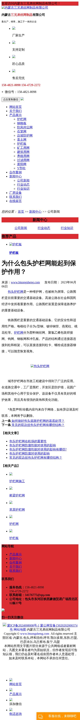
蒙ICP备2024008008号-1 (23, 625)
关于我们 (15, 111)
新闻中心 (15, 176)
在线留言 (15, 201)
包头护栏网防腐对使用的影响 (29, 453)
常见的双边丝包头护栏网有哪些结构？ (37, 425)
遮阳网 (21, 164)
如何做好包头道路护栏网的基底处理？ (37, 420)
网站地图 (20, 629)
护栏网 (21, 119)
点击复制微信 (10, 99)
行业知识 (23, 188)
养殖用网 (23, 156)
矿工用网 (23, 147)
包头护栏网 (15, 291)
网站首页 (15, 106)
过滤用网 (23, 160)
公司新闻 (23, 180)
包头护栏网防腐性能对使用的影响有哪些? (38, 449)
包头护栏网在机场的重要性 (28, 441)
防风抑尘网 (25, 127)
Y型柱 (21, 168)
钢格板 (21, 123)
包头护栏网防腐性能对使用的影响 (32, 445)
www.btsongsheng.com (25, 282)
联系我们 (15, 196)
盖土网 (21, 139)
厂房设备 (15, 192)
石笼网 (21, 131)
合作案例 (15, 172)
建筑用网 (23, 151)
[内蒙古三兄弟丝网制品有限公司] (25, 7)
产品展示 (15, 115)
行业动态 (23, 184)
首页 (21, 211)
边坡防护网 (25, 135)
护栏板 (21, 143)
